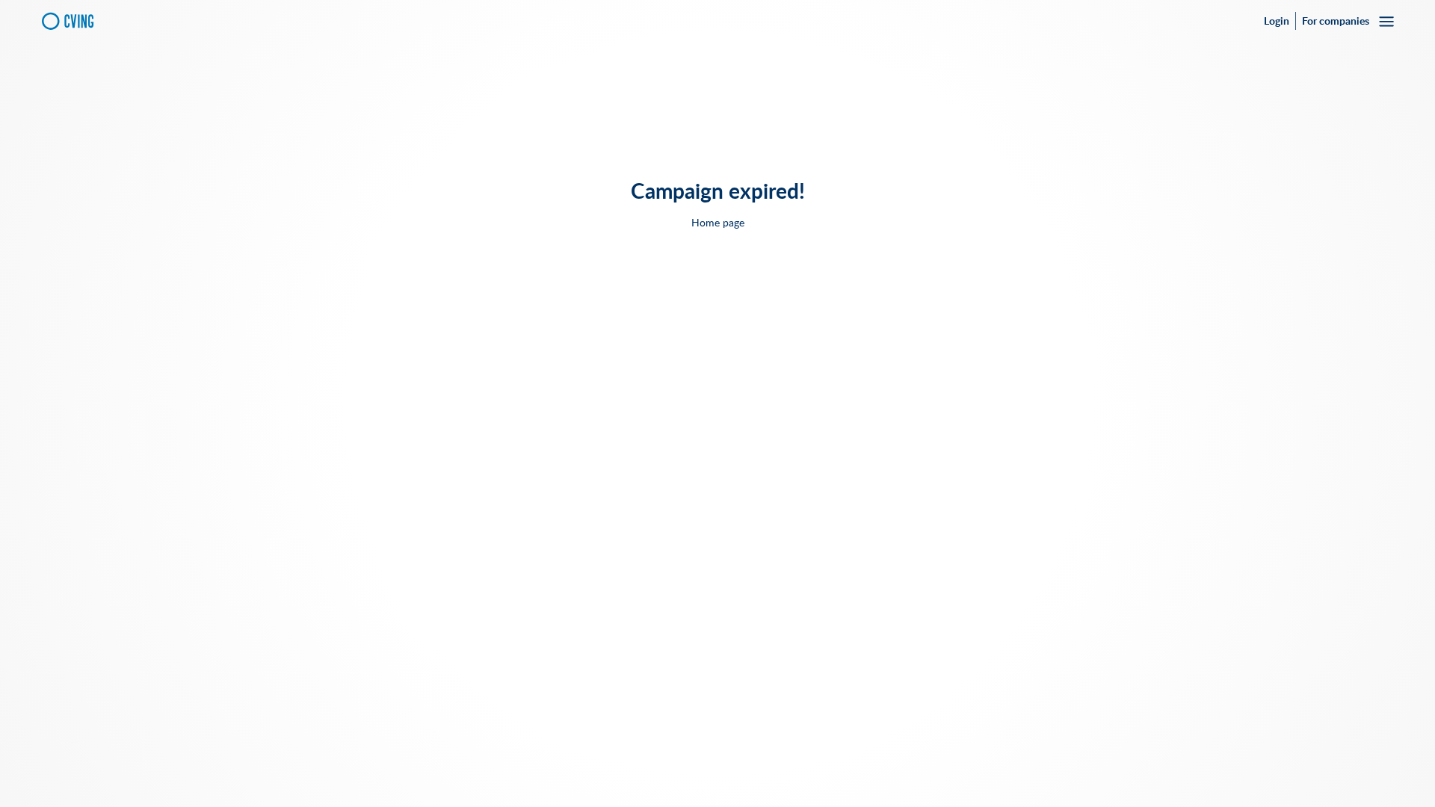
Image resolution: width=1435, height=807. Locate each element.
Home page (717, 223)
